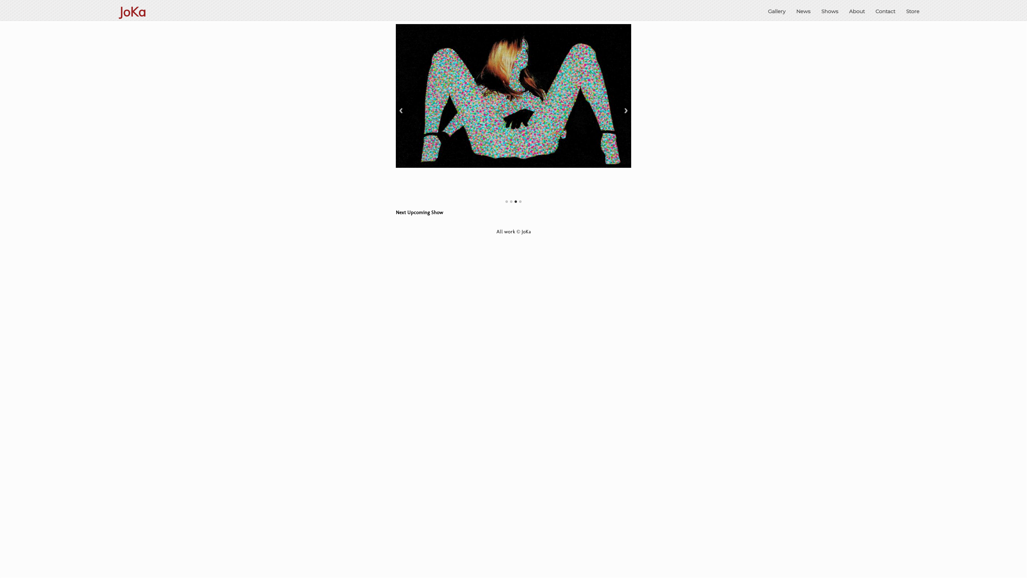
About (857, 11)
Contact (885, 11)
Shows (829, 11)
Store (912, 11)
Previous (401, 110)
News (803, 11)
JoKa (132, 11)
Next (626, 110)
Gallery (776, 11)
